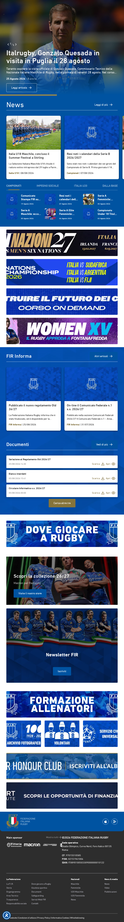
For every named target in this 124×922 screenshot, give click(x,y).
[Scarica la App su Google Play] (115, 821)
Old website (11, 918)
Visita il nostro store (30, 593)
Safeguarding (37, 895)
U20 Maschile (77, 892)
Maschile (75, 884)
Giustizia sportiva (39, 888)
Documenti (36, 892)
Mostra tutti (52, 837)
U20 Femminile (78, 895)
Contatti (34, 903)
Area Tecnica (12, 895)
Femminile (75, 888)
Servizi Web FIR (38, 899)
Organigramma (13, 892)
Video (106, 888)
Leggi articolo (19, 87)
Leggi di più (101, 104)
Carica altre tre (62, 503)
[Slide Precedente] (8, 44)
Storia (9, 888)
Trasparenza (12, 899)
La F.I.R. (9, 884)
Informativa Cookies (60, 918)
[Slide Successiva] (16, 44)
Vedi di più (102, 444)
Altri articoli (101, 356)
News (73, 899)
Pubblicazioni (110, 892)
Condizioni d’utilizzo (27, 918)
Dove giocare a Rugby (41, 884)
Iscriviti (62, 671)
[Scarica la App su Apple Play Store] (106, 821)
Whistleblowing (77, 918)
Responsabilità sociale (16, 903)
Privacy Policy (43, 918)
